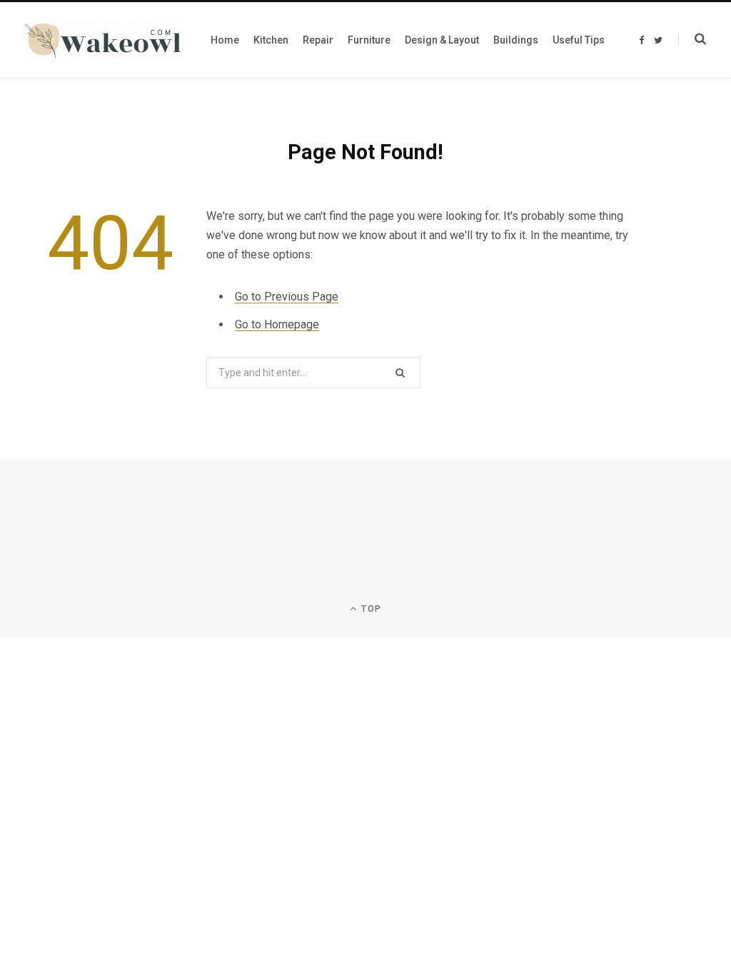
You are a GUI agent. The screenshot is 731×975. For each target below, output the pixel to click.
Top (369, 609)
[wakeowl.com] (103, 40)
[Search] (692, 39)
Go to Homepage (277, 324)
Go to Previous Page (286, 296)
